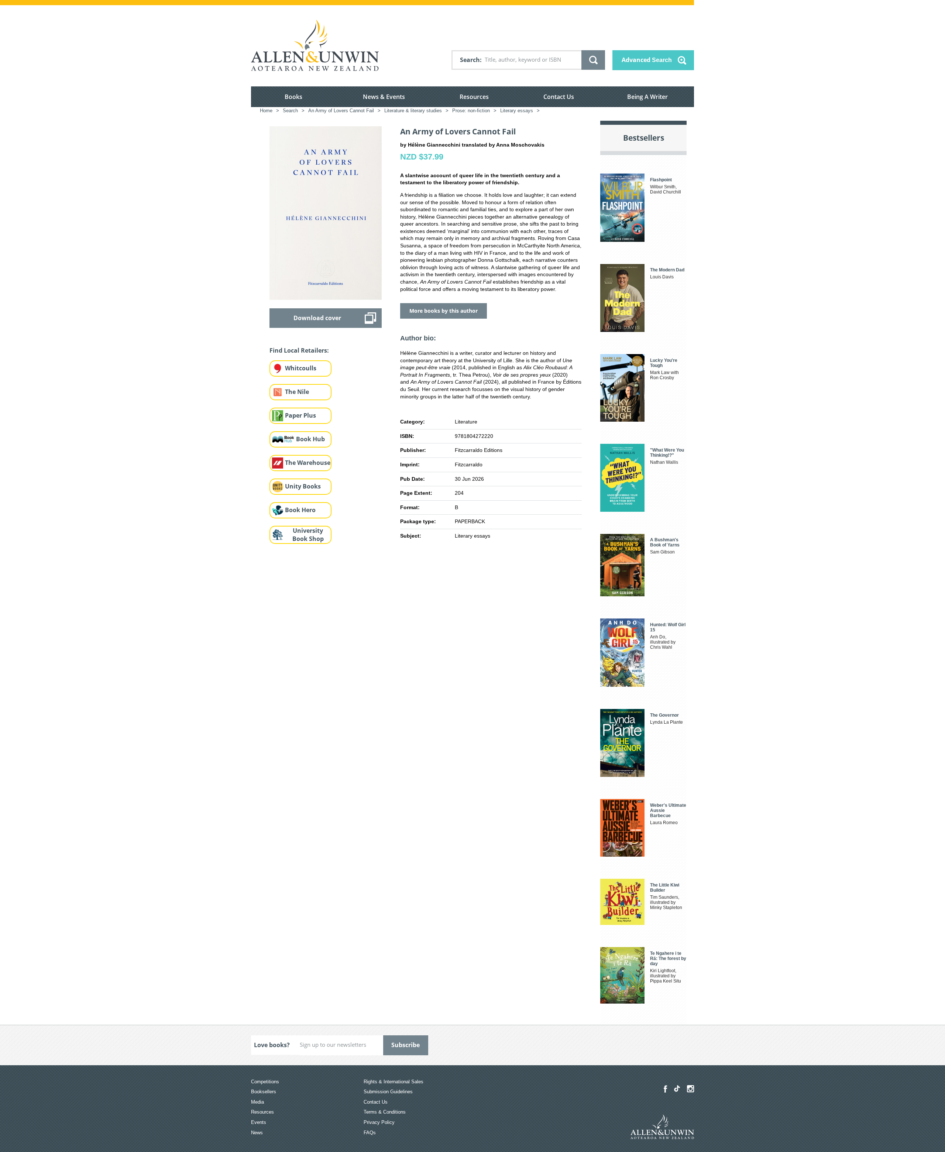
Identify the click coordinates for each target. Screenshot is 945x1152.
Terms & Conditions (385, 1112)
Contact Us (558, 97)
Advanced (647, 60)
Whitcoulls (300, 368)
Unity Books (303, 486)
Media (257, 1102)
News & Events (384, 97)
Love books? (272, 1045)
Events (258, 1122)
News (257, 1132)
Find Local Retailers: (299, 350)
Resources (474, 97)
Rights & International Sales (393, 1081)
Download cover (317, 318)
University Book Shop (308, 535)
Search (470, 60)
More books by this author (443, 310)
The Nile (297, 392)
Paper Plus (300, 415)
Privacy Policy (379, 1122)
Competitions (265, 1081)
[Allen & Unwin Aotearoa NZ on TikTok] (677, 1088)
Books (293, 97)
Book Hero (300, 510)
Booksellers (263, 1091)
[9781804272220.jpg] (325, 213)
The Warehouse (307, 463)
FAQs (370, 1132)
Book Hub (310, 439)
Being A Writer (647, 97)
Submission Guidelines (388, 1091)
